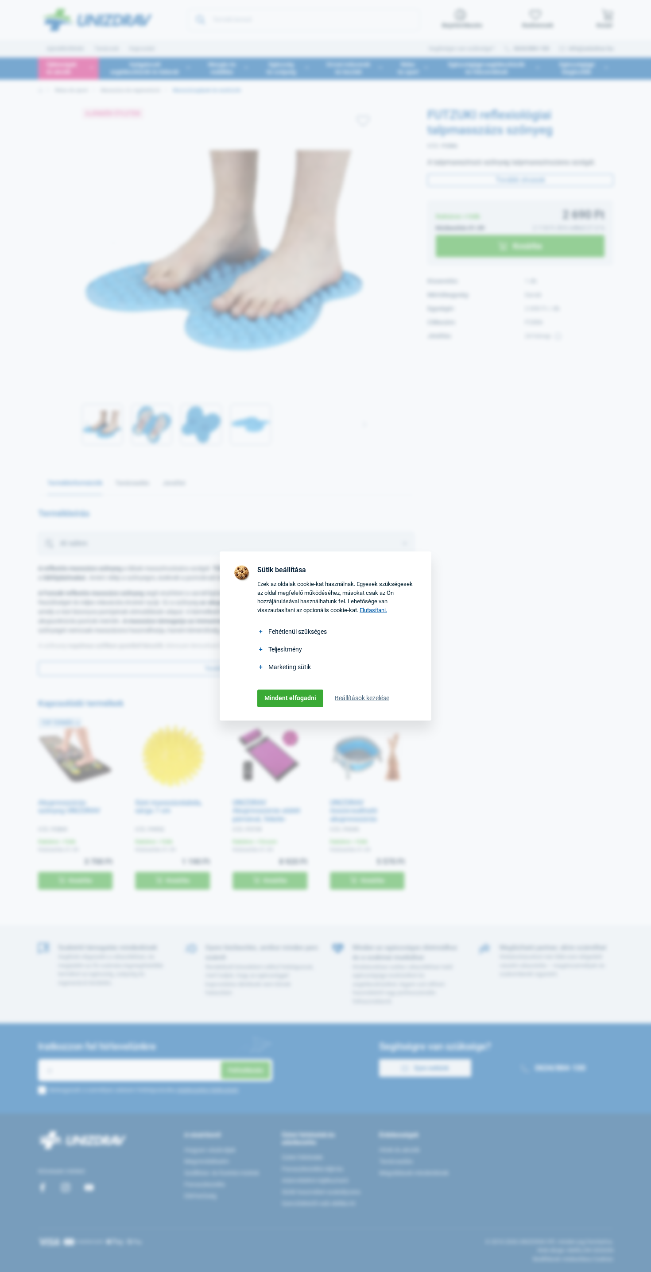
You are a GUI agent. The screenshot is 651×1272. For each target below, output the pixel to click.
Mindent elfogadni (290, 698)
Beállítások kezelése (362, 698)
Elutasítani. (373, 610)
